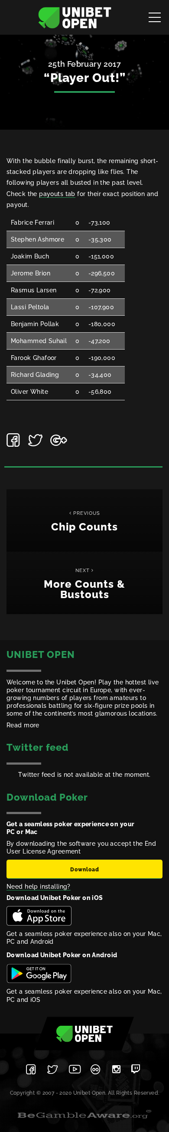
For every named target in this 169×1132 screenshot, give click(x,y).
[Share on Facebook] (14, 440)
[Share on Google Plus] (58, 440)
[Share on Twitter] (36, 440)
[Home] (75, 17)
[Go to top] (84, 1033)
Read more (22, 725)
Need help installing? (38, 886)
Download (84, 870)
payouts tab (57, 193)
